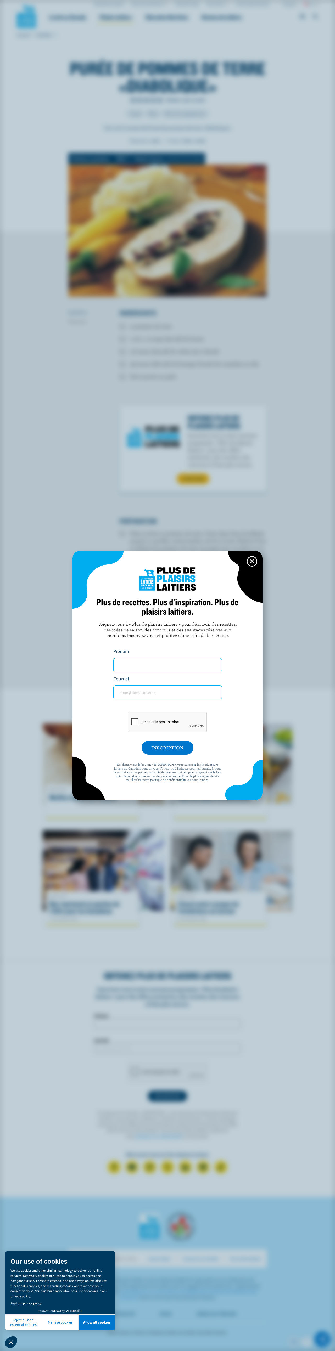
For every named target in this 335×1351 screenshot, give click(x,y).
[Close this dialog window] (252, 561)
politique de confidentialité (168, 779)
